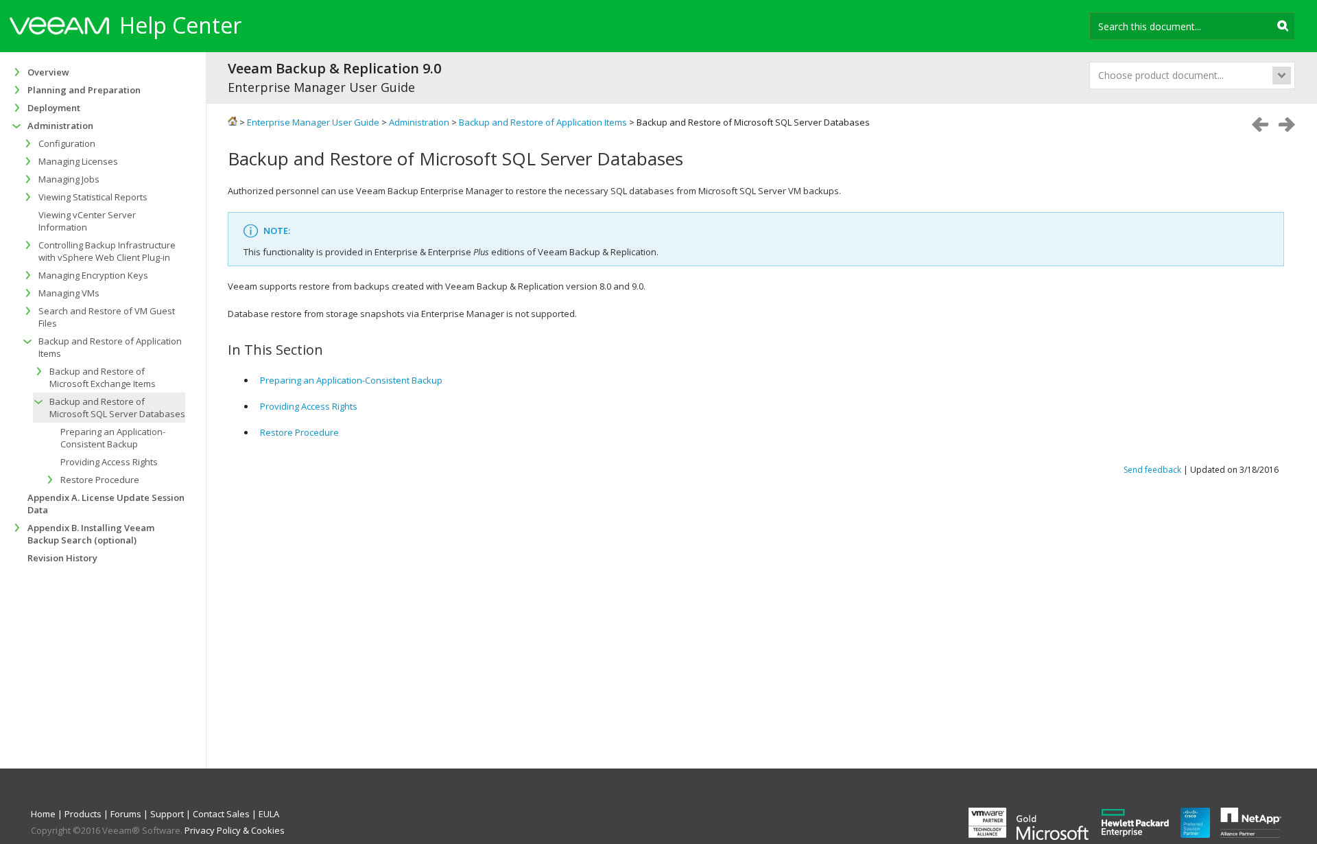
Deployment (53, 108)
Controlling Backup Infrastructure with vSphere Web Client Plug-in (107, 251)
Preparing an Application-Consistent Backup (351, 380)
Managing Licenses (78, 161)
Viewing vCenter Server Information (87, 221)
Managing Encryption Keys (93, 275)
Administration (60, 125)
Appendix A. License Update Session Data (106, 503)
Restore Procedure (299, 432)
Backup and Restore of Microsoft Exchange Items (102, 377)
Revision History (62, 558)
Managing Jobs (68, 179)
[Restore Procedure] (1260, 124)
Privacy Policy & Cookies (235, 830)
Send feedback (1152, 470)
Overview (48, 72)
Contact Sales (221, 814)
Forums (125, 814)
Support (167, 814)
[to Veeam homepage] (59, 27)
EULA (269, 814)
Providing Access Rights (308, 406)
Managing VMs (68, 293)
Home (43, 814)
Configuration (66, 143)
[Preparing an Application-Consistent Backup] (1287, 124)
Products (83, 814)
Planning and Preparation (84, 90)
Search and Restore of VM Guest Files (106, 317)
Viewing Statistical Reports (92, 197)
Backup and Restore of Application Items (110, 347)
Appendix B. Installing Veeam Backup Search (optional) (90, 533)
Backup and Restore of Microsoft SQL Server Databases (117, 407)
